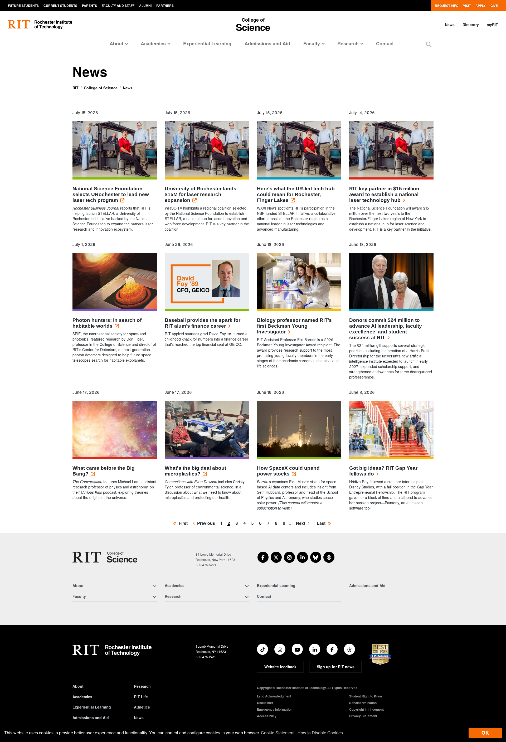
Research (142, 686)
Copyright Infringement (366, 709)
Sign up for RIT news (335, 666)
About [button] (116, 43)
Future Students (23, 5)
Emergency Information (274, 709)
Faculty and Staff (118, 5)
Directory (471, 24)
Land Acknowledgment (274, 696)
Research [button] (348, 43)
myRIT (492, 24)
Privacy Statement (363, 716)
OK (485, 732)
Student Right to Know (365, 696)
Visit (467, 5)
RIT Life (141, 696)
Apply (480, 5)
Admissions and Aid (267, 43)
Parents (89, 5)
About (78, 686)
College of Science (101, 87)
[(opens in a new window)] (263, 557)
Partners (165, 5)
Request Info (446, 5)
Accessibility (266, 716)
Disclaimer (265, 702)
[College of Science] (104, 557)
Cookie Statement (277, 733)
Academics (82, 696)
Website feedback (280, 666)
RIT (75, 87)
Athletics (142, 707)
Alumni (145, 5)
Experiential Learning (207, 43)
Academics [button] (153, 43)
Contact (385, 43)
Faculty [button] (311, 43)
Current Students (60, 5)
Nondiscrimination (363, 702)
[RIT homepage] (40, 24)
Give (494, 5)
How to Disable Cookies (320, 733)
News (450, 24)
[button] (429, 44)
